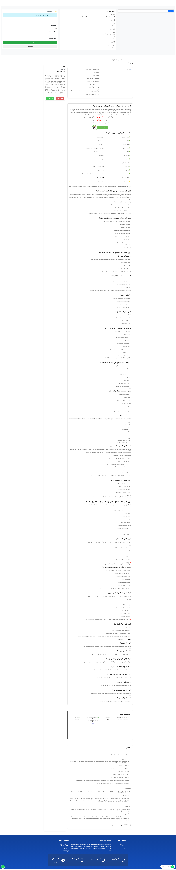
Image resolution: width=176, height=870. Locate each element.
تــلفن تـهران (116, 859)
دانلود (87, 94)
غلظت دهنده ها (97, 16)
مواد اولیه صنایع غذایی (110, 16)
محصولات (91, 16)
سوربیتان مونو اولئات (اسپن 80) (92, 721)
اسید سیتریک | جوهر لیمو (123, 719)
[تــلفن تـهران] (123, 860)
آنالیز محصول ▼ (30, 46)
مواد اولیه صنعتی (85, 16)
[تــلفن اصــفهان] (103, 860)
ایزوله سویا (77, 719)
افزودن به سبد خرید (30, 43)
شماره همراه (75, 859)
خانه (132, 60)
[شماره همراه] (82, 860)
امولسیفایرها (103, 16)
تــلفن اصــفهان (95, 859)
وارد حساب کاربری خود (117, 825)
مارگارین (107, 719)
